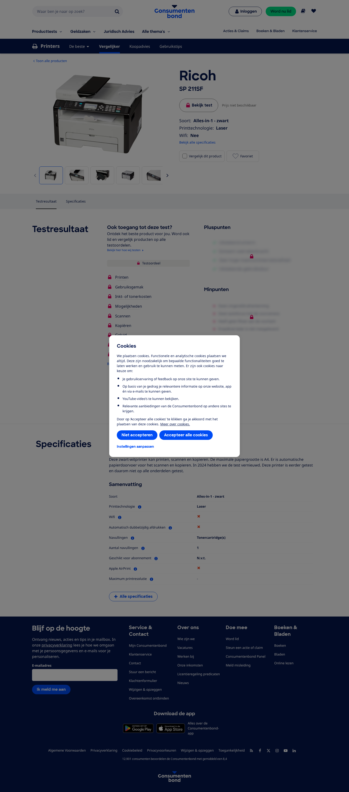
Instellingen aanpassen (135, 446)
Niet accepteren (137, 434)
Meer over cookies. (175, 424)
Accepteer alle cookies (186, 434)
